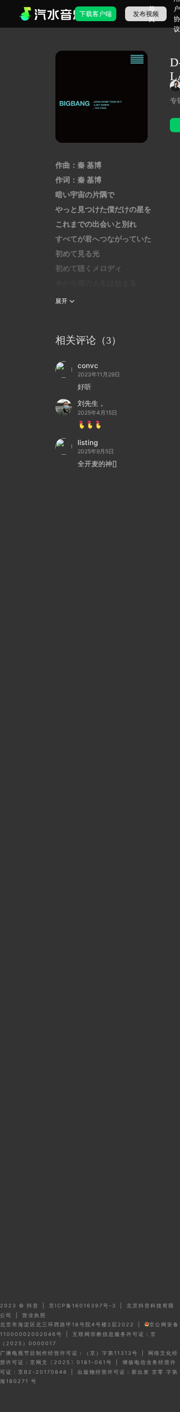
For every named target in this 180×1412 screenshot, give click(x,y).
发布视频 (146, 14)
